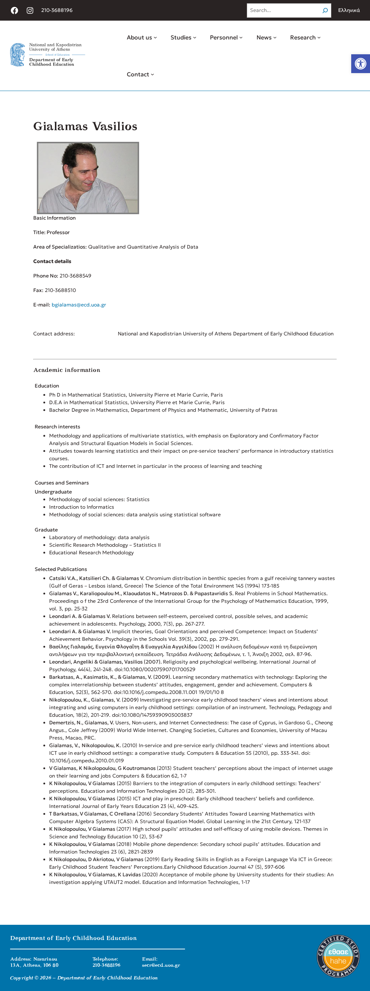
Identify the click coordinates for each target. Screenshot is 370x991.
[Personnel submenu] (241, 37)
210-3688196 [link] (57, 10)
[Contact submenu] (152, 74)
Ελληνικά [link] (349, 10)
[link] (360, 63)
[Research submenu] (319, 37)
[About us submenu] (155, 37)
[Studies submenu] (195, 37)
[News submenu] (275, 37)
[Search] (325, 10)
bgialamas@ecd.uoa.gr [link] (79, 304)
